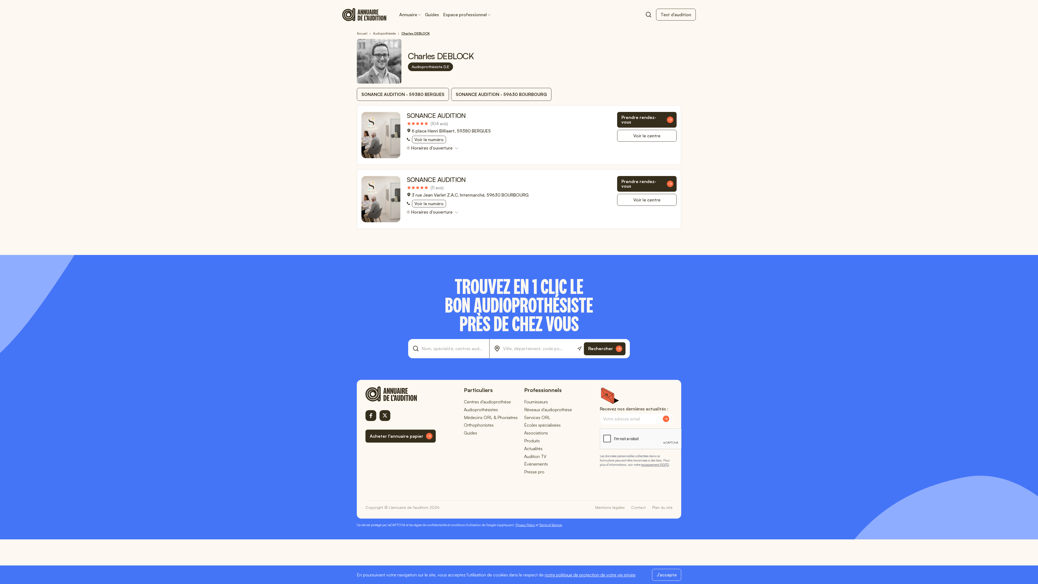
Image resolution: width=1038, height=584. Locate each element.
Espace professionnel (465, 14)
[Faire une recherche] (648, 15)
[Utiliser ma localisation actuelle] (579, 348)
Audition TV (535, 456)
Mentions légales (610, 507)
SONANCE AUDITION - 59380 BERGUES (402, 94)
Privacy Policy (525, 525)
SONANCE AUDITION (436, 115)
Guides (432, 14)
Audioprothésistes (481, 409)
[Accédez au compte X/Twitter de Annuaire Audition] (385, 415)
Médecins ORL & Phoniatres (491, 417)
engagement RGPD (654, 465)
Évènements (536, 464)
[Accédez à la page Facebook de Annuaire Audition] (370, 415)
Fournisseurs (536, 401)
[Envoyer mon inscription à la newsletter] (666, 419)
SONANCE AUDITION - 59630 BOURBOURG (501, 94)
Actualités (533, 448)
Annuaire (408, 14)
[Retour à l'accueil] (400, 394)
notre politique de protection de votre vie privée (590, 575)
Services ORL (537, 417)
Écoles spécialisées (542, 425)
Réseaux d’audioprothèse (548, 409)
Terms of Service (550, 525)
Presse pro (534, 471)
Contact (638, 507)
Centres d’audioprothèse (487, 401)
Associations (536, 433)
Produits (532, 440)
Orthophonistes (479, 425)
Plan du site (662, 507)
